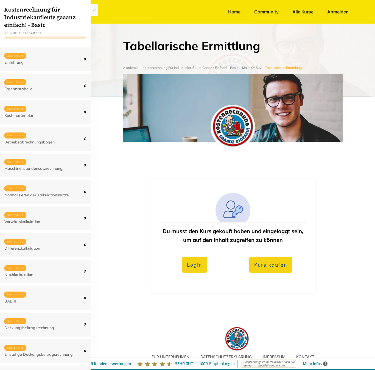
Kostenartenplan (19, 115)
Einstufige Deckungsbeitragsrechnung (38, 354)
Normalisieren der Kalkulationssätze (36, 195)
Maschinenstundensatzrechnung (33, 168)
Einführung (14, 62)
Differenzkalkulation (22, 248)
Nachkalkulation (18, 274)
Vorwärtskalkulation (22, 221)
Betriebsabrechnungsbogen (29, 142)
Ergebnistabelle (18, 88)
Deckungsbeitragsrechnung (29, 327)
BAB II (10, 301)
